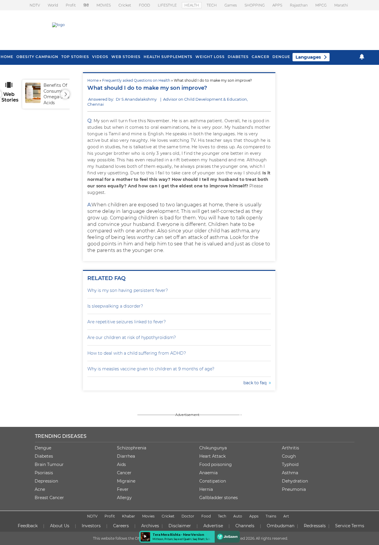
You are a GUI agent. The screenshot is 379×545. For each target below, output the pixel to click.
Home (93, 80)
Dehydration (295, 481)
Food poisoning (215, 464)
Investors (91, 525)
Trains (271, 516)
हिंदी (86, 5)
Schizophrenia (131, 448)
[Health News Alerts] (361, 56)
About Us (59, 525)
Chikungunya (213, 448)
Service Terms (349, 525)
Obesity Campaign (37, 56)
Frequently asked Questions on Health (136, 80)
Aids (121, 464)
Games (230, 5)
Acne (40, 489)
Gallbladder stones (218, 497)
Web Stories (126, 56)
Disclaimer (179, 525)
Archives (150, 525)
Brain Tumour (49, 464)
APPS (277, 5)
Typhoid (290, 464)
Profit (71, 5)
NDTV (35, 5)
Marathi (341, 5)
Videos (100, 56)
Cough (289, 456)
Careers (121, 525)
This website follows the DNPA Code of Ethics (132, 538)
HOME (7, 56)
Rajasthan (299, 5)
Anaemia (208, 472)
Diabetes (44, 456)
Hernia (206, 489)
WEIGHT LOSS (210, 56)
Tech (222, 516)
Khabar (128, 516)
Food (206, 516)
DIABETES (238, 56)
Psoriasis (44, 472)
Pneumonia (294, 489)
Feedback (28, 525)
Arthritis (290, 448)
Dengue (281, 56)
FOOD (144, 5)
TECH (212, 5)
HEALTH (191, 5)
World (53, 5)
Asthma (290, 472)
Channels (244, 525)
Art (286, 516)
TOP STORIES (75, 56)
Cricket (124, 5)
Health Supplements (168, 56)
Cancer (260, 56)
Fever (123, 489)
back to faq (256, 382)
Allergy (124, 497)
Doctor (188, 516)
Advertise (213, 525)
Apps (253, 516)
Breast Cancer (49, 497)
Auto (237, 516)
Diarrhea (126, 456)
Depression (46, 481)
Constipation (212, 481)
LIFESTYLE (167, 5)
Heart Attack (212, 456)
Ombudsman (280, 525)
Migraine (126, 481)
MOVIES (104, 5)
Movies (148, 516)
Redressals (315, 525)
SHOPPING (255, 5)
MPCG (321, 5)
